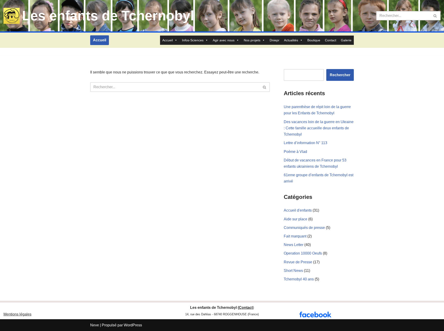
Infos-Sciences (193, 40)
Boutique (313, 40)
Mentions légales (17, 314)
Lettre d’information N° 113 (305, 143)
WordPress (133, 325)
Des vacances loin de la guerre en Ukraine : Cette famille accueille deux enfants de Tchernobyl (319, 128)
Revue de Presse (298, 262)
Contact (330, 40)
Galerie (346, 40)
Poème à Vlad (295, 152)
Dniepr (274, 40)
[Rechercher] (435, 15)
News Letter (293, 245)
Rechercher (340, 75)
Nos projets (252, 40)
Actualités (291, 40)
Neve (94, 325)
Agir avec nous (223, 40)
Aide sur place (295, 219)
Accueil (99, 40)
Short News (293, 271)
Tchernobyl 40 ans (299, 279)
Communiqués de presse (304, 228)
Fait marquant (295, 236)
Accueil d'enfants (298, 210)
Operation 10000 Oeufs (303, 253)
